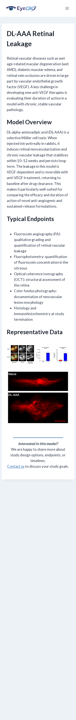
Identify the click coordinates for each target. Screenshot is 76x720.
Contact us (15, 466)
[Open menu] (67, 8)
